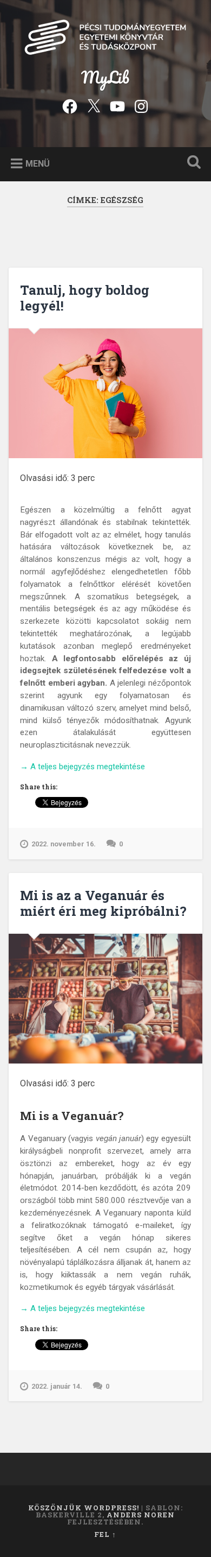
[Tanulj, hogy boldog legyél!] (106, 393)
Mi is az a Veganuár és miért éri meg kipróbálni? (103, 903)
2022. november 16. (63, 844)
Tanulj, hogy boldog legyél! (84, 297)
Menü (37, 163)
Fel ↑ (105, 1534)
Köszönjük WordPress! (83, 1507)
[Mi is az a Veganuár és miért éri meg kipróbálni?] (106, 999)
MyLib (105, 77)
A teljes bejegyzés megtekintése (82, 767)
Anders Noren (141, 1514)
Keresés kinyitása (192, 163)
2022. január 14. (56, 1386)
